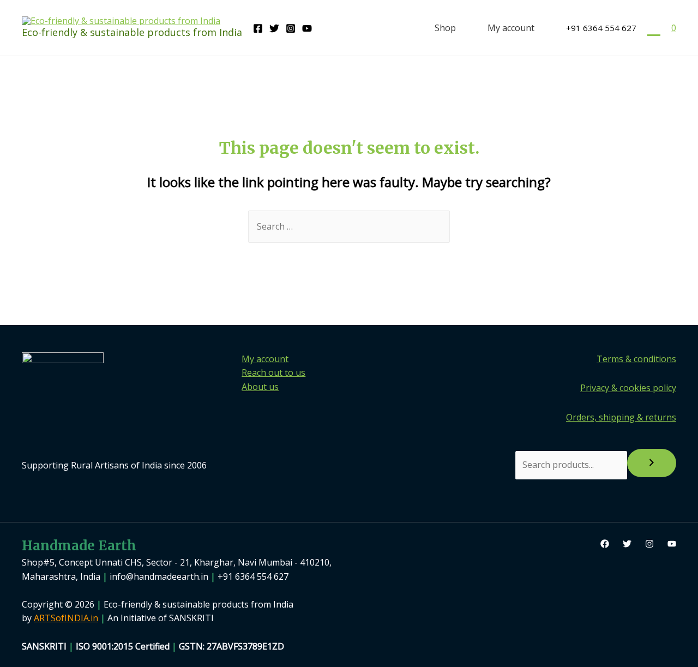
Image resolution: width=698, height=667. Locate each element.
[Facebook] (258, 28)
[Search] (651, 463)
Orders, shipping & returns (621, 417)
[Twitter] (274, 28)
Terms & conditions (636, 359)
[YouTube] (307, 28)
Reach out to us (273, 372)
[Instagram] (291, 28)
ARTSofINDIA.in (66, 618)
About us (260, 387)
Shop (445, 28)
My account (511, 28)
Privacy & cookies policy (628, 388)
